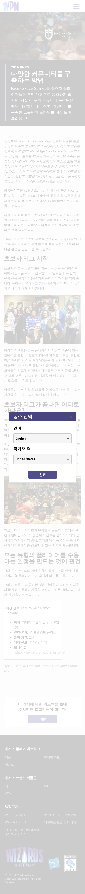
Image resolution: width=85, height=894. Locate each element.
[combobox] (39, 438)
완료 (42, 475)
